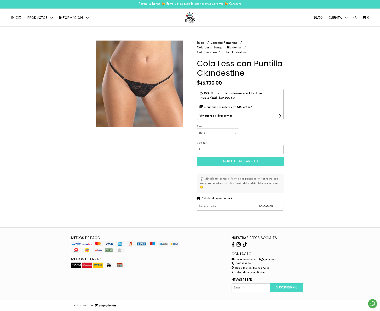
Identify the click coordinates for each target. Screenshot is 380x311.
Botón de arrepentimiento (250, 272)
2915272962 (243, 263)
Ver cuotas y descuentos (216, 115)
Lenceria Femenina (224, 42)
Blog (318, 17)
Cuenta (336, 18)
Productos (37, 18)
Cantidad (202, 143)
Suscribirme (286, 287)
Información (71, 18)
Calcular (266, 206)
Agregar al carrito (240, 161)
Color (199, 126)
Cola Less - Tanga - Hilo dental (219, 47)
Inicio (16, 17)
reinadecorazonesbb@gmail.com (255, 259)
